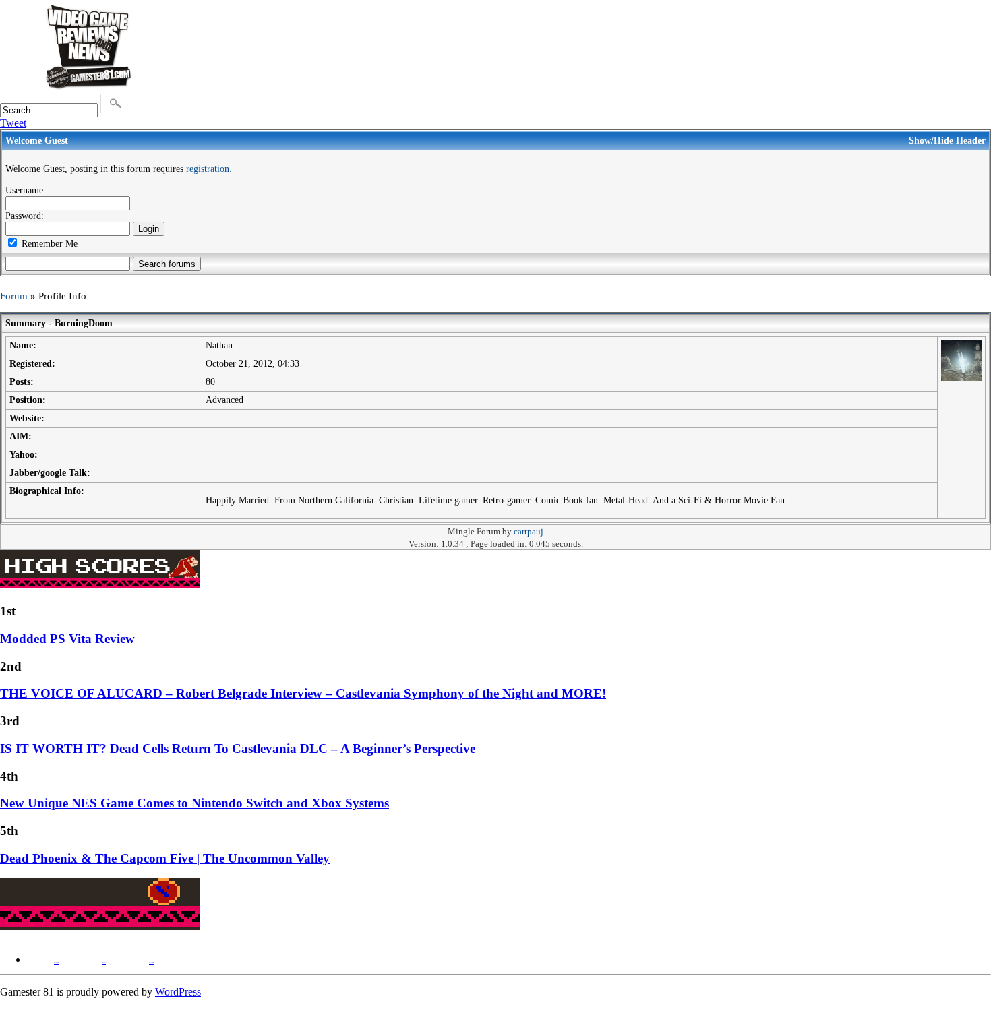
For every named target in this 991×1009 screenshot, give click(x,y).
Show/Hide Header (947, 140)
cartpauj (528, 532)
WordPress (178, 992)
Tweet (13, 123)
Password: (24, 215)
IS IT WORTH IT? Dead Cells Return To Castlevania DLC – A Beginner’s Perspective (237, 748)
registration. (209, 168)
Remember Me (48, 243)
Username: (25, 190)
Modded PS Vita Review (67, 639)
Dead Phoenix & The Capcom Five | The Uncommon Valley (165, 858)
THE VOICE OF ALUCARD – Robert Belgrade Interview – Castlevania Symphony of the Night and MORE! (303, 693)
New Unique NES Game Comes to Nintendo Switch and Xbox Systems (194, 803)
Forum (14, 295)
